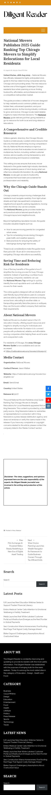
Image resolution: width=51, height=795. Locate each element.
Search (6, 580)
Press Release (16, 530)
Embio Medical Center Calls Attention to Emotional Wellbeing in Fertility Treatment (25, 747)
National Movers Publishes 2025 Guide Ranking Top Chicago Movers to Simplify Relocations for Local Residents (23, 403)
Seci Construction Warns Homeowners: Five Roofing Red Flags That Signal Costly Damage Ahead (25, 761)
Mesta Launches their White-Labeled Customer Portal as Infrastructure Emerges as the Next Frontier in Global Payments (25, 619)
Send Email (14, 383)
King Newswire (10, 408)
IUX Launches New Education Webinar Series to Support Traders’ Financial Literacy (24, 741)
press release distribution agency (29, 417)
